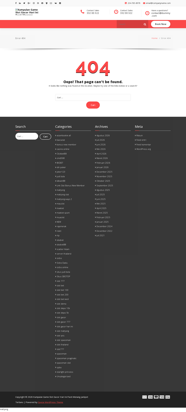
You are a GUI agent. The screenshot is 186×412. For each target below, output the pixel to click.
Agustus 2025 (103, 190)
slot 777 (61, 281)
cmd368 (61, 158)
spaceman (62, 353)
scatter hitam (63, 249)
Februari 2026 (103, 162)
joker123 (61, 171)
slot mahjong (63, 331)
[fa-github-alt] (42, 3)
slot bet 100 (62, 290)
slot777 (60, 349)
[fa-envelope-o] (51, 3)
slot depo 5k (63, 312)
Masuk (139, 135)
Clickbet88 (62, 153)
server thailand (64, 253)
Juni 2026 (101, 144)
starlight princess (65, 372)
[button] (145, 24)
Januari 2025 (103, 221)
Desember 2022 (104, 231)
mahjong (61, 190)
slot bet (60, 285)
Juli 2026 (101, 140)
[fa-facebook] (15, 3)
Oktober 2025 (103, 180)
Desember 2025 (104, 171)
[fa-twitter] (24, 3)
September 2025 (105, 185)
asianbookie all (64, 135)
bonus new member (66, 144)
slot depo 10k (63, 308)
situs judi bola (63, 271)
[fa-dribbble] (38, 3)
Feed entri (141, 140)
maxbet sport (63, 212)
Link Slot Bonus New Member (71, 185)
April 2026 (101, 153)
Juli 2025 (101, 194)
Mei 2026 (101, 149)
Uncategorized (64, 376)
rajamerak (61, 226)
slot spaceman (64, 340)
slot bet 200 (62, 294)
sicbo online (62, 267)
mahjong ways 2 (64, 199)
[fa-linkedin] (20, 3)
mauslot (60, 203)
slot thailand (62, 344)
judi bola (61, 176)
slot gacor (61, 317)
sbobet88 (61, 244)
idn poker (61, 167)
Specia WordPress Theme (50, 402)
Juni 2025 (101, 199)
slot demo (61, 303)
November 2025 (104, 176)
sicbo (59, 258)
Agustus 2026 (103, 135)
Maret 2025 (102, 212)
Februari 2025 (103, 217)
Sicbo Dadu (62, 262)
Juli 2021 (101, 235)
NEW (59, 221)
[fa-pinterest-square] (60, 3)
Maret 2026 (102, 158)
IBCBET (60, 162)
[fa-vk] (56, 3)
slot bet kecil (63, 299)
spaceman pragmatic (67, 358)
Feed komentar (143, 144)
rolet (59, 231)
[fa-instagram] (34, 3)
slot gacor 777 (63, 321)
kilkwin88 (61, 180)
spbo (59, 367)
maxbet (60, 208)
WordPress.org (143, 149)
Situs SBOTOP (63, 276)
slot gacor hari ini (65, 326)
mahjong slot (63, 194)
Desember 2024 (104, 226)
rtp (58, 235)
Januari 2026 (103, 167)
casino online (63, 149)
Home (155, 38)
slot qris (61, 335)
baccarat (61, 140)
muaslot (60, 217)
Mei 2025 (101, 203)
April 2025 (101, 208)
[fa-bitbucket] (46, 3)
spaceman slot (64, 362)
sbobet (60, 240)
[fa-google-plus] (29, 3)
